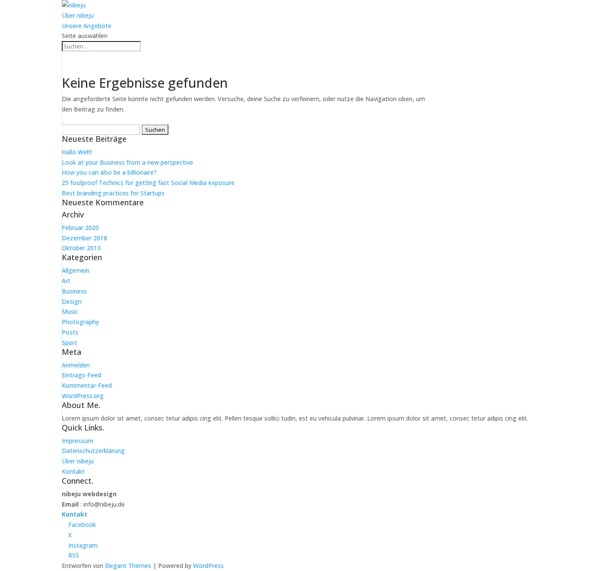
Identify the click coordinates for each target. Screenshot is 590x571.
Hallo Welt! (77, 152)
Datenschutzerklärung (93, 451)
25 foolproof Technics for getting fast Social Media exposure (148, 183)
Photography (80, 322)
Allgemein (75, 270)
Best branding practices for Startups (113, 193)
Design (72, 301)
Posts (70, 332)
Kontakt (73, 471)
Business (74, 291)
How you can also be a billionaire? (109, 172)
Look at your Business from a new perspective (127, 162)
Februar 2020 (80, 227)
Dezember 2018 (84, 238)
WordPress (208, 565)
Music (70, 311)
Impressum (77, 441)
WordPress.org (83, 396)
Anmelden (76, 365)
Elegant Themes (128, 565)
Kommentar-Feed (87, 385)
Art (66, 281)
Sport (69, 342)
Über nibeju (78, 15)
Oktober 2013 (81, 248)
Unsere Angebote (86, 26)
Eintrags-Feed (81, 375)
